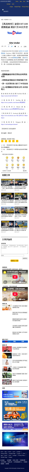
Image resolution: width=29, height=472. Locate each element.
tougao (11, 6)
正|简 (25, 46)
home (17, 1)
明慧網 (25, 462)
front (24, 1)
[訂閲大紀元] (15, 397)
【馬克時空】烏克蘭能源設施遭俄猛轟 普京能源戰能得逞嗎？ (7, 230)
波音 (25, 57)
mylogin (8, 4)
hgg (21, 1)
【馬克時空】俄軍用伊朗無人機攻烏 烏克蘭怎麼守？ (20, 230)
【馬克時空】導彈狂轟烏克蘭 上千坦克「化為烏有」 (20, 216)
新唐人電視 (15, 460)
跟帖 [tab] (14, 341)
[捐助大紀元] (15, 429)
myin (13, 4)
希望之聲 (10, 462)
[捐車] (15, 420)
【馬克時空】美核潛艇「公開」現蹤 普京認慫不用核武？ (7, 188)
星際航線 (15, 57)
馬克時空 (6, 19)
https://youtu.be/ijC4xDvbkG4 (9, 96)
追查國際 (9, 460)
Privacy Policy (25, 6)
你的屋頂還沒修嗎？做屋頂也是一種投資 (12, 269)
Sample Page (17, 6)
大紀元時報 (3, 462)
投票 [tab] (23, 341)
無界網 (7, 463)
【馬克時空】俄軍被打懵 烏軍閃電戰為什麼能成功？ (7, 216)
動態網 (2, 463)
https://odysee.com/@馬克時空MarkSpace (12, 109)
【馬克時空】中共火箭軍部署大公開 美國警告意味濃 (20, 202)
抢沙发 (25, 170)
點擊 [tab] (6, 341)
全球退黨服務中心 (18, 462)
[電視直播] (15, 446)
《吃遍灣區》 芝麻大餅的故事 (9, 286)
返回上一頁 (14, 260)
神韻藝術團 (22, 460)
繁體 (28, 1)
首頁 (2, 19)
